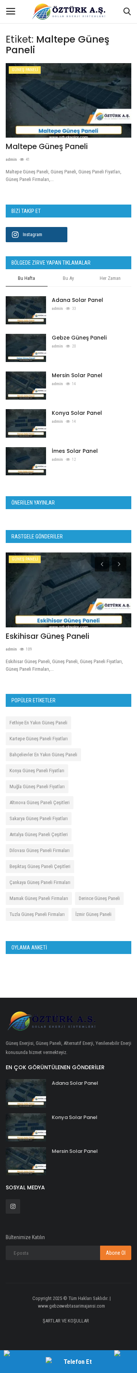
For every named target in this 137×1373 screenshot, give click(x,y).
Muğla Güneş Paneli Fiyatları (37, 786)
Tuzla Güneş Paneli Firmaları (37, 914)
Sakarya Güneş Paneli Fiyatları (39, 818)
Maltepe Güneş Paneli (47, 146)
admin (11, 159)
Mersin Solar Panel (77, 375)
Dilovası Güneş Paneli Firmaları (40, 850)
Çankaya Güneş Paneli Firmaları (40, 882)
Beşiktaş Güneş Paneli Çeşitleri (40, 866)
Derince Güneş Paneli (99, 898)
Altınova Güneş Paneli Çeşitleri (40, 802)
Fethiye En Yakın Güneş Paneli (38, 722)
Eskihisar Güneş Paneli (47, 636)
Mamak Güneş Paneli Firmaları (39, 898)
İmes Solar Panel (75, 451)
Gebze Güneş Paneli (79, 337)
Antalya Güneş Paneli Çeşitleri (39, 834)
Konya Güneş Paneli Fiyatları (37, 770)
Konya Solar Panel (77, 413)
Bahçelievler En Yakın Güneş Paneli (43, 754)
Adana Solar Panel (77, 300)
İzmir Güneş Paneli (93, 914)
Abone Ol (116, 1253)
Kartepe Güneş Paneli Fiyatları (39, 738)
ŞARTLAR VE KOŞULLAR (66, 1321)
